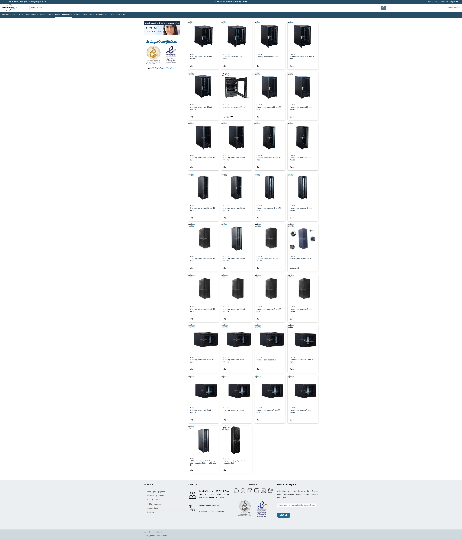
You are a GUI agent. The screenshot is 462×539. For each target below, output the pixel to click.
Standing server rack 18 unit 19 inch (302, 58)
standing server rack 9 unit (233, 410)
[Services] (120, 14)
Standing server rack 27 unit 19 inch (202, 159)
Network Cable (45, 14)
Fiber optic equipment (27, 14)
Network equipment (62, 14)
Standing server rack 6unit (267, 360)
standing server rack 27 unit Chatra (234, 159)
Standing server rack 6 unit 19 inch (202, 361)
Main (429, 2)
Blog (435, 2)
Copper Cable (87, 14)
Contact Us (444, 2)
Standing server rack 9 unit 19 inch (268, 411)
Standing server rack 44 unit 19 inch (202, 310)
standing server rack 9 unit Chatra (300, 411)
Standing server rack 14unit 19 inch (235, 58)
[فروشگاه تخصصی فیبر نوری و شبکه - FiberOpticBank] (14, 8)
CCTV (110, 14)
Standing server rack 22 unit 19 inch (269, 108)
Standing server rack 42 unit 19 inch (202, 260)
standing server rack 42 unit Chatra (234, 260)
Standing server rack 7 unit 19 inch (301, 361)
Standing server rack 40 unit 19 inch (269, 209)
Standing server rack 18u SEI (234, 107)
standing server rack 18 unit (268, 57)
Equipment (100, 14)
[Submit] (383, 8)
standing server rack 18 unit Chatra (201, 108)
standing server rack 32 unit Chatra (301, 159)
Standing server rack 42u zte (301, 259)
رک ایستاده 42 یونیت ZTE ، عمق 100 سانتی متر (235, 462)
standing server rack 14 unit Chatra (201, 58)
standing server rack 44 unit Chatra (234, 310)
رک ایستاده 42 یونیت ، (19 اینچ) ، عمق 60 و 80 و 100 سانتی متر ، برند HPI (203, 463)
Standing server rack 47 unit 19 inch (269, 310)
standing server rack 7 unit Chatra (200, 411)
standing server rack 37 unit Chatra (234, 209)
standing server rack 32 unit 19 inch (269, 159)
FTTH (76, 14)
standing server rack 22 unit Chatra (301, 108)
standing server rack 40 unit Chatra (301, 209)
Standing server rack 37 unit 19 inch (202, 209)
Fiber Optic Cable (8, 14)
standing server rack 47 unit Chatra (301, 310)
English (453, 2)
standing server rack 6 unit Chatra (233, 361)
